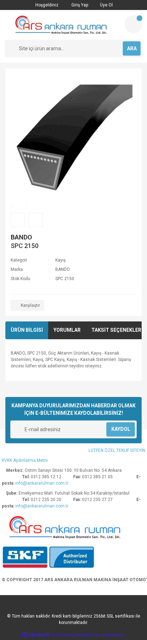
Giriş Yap (79, 4)
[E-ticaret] (72, 634)
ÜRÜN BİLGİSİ (27, 330)
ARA (132, 48)
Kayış (60, 260)
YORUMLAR (67, 330)
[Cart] (133, 24)
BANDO (21, 237)
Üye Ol (106, 4)
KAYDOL (120, 429)
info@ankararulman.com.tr (42, 483)
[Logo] (61, 24)
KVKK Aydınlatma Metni (25, 460)
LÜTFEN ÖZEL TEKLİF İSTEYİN (116, 450)
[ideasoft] (36, 634)
